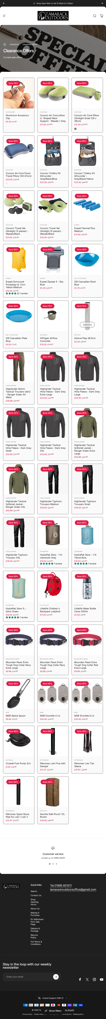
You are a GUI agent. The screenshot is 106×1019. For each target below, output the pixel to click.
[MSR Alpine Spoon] (19, 694)
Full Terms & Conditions (36, 942)
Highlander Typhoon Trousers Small (85, 503)
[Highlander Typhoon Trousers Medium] (53, 479)
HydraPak (44, 551)
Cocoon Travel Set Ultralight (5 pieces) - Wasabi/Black (51, 231)
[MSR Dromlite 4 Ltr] (53, 694)
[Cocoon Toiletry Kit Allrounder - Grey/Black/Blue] (53, 151)
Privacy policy (27, 1014)
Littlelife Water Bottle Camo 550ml (85, 610)
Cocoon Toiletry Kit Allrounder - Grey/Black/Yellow (84, 176)
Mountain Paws (12, 659)
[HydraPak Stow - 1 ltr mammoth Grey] (53, 533)
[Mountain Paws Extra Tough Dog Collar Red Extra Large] (87, 640)
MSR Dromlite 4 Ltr (50, 715)
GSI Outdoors (80, 278)
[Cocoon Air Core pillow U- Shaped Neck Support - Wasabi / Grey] (53, 93)
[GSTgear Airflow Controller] (53, 316)
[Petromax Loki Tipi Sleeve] (87, 741)
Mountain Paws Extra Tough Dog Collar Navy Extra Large (18, 665)
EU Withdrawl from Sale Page (37, 921)
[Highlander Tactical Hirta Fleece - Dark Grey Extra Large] (53, 367)
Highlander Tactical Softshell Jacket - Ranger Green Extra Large (84, 449)
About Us (35, 908)
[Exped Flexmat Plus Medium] (87, 206)
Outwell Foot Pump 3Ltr (18, 763)
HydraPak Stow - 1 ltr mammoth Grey (51, 556)
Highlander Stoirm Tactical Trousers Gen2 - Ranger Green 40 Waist (18, 393)
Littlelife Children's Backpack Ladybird (50, 610)
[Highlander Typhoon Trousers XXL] (19, 533)
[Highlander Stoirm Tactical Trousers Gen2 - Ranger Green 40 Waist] (19, 367)
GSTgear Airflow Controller (48, 339)
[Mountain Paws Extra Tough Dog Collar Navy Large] (53, 640)
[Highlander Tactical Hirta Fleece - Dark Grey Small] (19, 423)
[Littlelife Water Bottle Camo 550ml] (87, 586)
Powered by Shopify (65, 1010)
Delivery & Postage (35, 929)
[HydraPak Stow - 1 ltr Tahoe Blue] (87, 533)
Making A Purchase (35, 914)
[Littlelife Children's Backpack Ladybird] (53, 586)
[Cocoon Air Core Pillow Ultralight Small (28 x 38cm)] (87, 93)
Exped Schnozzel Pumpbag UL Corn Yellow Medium (15, 284)
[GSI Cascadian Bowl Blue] (87, 259)
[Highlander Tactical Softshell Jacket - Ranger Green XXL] (19, 479)
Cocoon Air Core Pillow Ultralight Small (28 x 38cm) (86, 118)
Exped (76, 225)
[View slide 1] (49, 864)
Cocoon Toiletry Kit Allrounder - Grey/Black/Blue (50, 176)
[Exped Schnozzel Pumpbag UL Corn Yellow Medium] (19, 259)
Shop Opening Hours (34, 902)
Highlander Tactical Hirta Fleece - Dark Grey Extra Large (53, 391)
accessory (10, 112)
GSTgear (43, 335)
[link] (61, 885)
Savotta (43, 811)
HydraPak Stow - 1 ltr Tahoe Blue (85, 556)
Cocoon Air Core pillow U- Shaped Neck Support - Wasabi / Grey (53, 118)
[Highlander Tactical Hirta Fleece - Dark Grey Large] (87, 367)
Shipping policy (78, 1014)
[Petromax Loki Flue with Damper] (53, 741)
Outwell (10, 760)
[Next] (102, 3)
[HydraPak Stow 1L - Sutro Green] (19, 586)
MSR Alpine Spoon (16, 715)
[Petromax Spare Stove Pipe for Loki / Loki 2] (19, 792)
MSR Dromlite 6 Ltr (84, 715)
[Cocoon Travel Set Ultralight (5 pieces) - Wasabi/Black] (53, 206)
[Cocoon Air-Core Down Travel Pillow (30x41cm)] (19, 151)
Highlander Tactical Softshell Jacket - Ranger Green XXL (16, 504)
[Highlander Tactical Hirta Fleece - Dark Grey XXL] (53, 423)
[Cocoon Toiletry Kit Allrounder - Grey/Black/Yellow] (87, 151)
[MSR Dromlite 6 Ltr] (87, 694)
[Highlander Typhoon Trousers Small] (87, 479)
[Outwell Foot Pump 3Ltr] (19, 741)
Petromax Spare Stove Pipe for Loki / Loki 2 (17, 815)
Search (34, 891)
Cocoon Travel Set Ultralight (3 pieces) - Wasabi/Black (17, 231)
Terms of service (65, 1014)
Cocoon (43, 112)
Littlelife (44, 605)
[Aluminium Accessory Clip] (19, 93)
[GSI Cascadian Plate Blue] (19, 316)
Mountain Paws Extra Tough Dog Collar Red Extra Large (86, 665)
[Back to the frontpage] (4, 44)
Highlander (11, 385)
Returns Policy (34, 936)
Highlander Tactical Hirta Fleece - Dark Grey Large (87, 391)
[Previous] (4, 3)
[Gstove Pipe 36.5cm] (87, 316)
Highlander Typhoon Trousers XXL (17, 556)
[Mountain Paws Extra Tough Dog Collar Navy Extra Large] (19, 640)
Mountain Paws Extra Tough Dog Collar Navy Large (52, 665)
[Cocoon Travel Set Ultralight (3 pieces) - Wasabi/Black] (19, 206)
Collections (14, 44)
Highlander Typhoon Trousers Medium (51, 503)
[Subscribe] (56, 977)
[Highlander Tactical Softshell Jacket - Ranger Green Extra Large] (87, 423)
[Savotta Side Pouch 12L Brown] (53, 792)
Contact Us (36, 895)
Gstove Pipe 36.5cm (85, 338)
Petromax (44, 760)
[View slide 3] (56, 864)
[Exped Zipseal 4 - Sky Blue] (53, 259)
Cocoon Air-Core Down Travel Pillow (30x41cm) (18, 174)
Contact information (40, 1014)
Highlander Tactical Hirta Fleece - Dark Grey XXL (53, 448)
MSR (7, 712)
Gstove (77, 335)
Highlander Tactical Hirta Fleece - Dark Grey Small (18, 448)
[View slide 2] (53, 864)
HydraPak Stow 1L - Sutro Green (16, 610)
